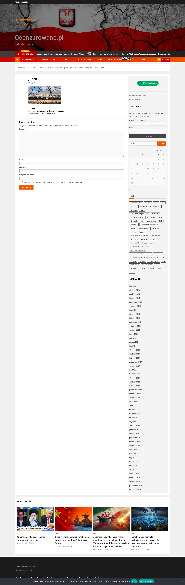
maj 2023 (132, 370)
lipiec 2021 (133, 450)
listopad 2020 (134, 482)
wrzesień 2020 (135, 490)
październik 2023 (135, 362)
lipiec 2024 (133, 334)
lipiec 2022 (133, 402)
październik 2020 (135, 486)
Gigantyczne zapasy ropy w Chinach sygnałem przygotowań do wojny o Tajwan (72, 540)
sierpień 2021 (134, 446)
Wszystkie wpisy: (135, 99)
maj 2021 (132, 458)
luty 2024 (132, 346)
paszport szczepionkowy (149, 225)
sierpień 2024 (134, 330)
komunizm (155, 214)
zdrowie (133, 268)
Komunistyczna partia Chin (140, 214)
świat (159, 268)
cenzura (148, 203)
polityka (133, 232)
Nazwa (22, 160)
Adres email (24, 167)
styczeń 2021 (134, 474)
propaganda (156, 236)
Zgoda (134, 581)
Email (131, 127)
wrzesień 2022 (135, 394)
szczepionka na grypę (138, 250)
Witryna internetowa (26, 175)
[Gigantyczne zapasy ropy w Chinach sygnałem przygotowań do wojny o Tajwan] (73, 519)
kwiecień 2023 (134, 374)
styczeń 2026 (134, 290)
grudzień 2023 (134, 354)
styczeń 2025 (134, 314)
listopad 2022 (134, 386)
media (160, 217)
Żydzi (132, 272)
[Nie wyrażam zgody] (182, 581)
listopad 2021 (134, 434)
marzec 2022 (134, 418)
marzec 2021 (134, 466)
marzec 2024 (134, 342)
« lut (130, 189)
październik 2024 (135, 322)
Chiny (56, 533)
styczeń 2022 (134, 426)
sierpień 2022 (134, 398)
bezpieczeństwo (136, 203)
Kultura (100, 60)
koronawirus (151, 217)
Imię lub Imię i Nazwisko (137, 120)
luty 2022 (132, 422)
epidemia (134, 210)
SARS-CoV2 (135, 243)
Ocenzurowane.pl (39, 37)
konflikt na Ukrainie (137, 217)
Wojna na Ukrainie (115, 60)
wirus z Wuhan (147, 265)
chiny (155, 203)
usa (163, 261)
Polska (45, 60)
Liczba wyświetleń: (136, 95)
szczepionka (146, 246)
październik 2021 (135, 438)
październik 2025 (135, 302)
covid (162, 203)
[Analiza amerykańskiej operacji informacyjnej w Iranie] (35, 519)
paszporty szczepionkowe (139, 228)
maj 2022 (132, 410)
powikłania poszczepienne (139, 236)
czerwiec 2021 (134, 454)
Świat (55, 60)
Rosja (153, 239)
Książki (142, 60)
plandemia (155, 228)
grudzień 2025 (134, 294)
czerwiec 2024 (134, 338)
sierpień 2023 (134, 366)
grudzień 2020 (134, 478)
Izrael (142, 210)
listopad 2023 (134, 358)
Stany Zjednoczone (148, 243)
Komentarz (24, 129)
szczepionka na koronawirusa (141, 254)
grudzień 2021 (134, 430)
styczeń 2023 (134, 378)
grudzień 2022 (134, 382)
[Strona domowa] (17, 59)
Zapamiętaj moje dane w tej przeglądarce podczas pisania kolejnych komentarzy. (52, 182)
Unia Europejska (153, 261)
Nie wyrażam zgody (146, 581)
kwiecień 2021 (134, 462)
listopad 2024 (134, 318)
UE (163, 257)
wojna (157, 265)
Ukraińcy (142, 261)
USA (18, 533)
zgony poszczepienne (146, 268)
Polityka (67, 60)
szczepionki (158, 254)
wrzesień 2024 (135, 326)
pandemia (134, 225)
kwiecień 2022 (134, 414)
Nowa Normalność (29, 60)
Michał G (32, 543)
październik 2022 (135, 390)
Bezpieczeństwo (83, 60)
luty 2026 (132, 286)
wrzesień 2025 (135, 306)
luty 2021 (132, 470)
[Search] (155, 60)
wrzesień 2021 (135, 442)
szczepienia (135, 246)
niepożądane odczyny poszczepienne (143, 221)
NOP (160, 221)
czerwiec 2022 (134, 406)
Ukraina (133, 261)
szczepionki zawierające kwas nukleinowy (145, 257)
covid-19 (133, 206)
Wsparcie (131, 60)
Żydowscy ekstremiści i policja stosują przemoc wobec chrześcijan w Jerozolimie (47, 111)
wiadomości (135, 265)
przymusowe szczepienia (139, 239)
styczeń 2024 (134, 350)
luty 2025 (132, 310)
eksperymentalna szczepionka (150, 206)
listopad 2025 (134, 298)
